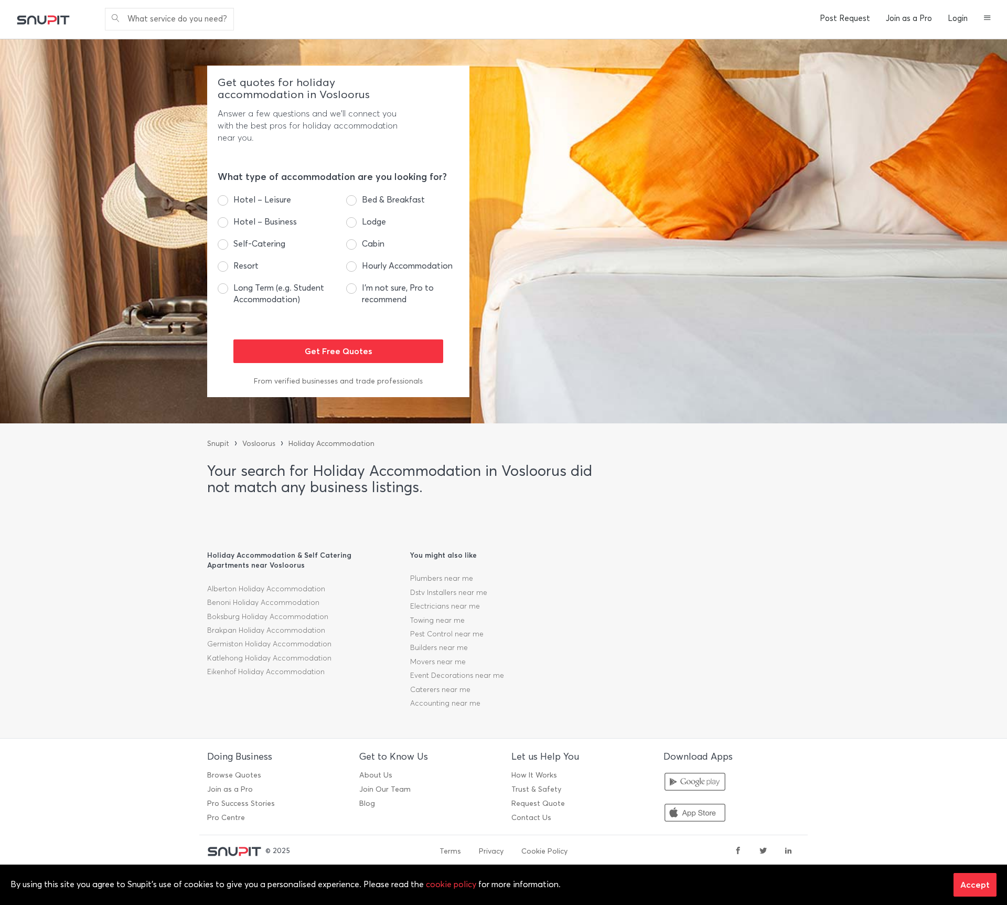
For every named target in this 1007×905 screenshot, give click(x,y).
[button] (987, 19)
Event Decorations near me (457, 675)
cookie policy (451, 884)
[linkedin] (788, 851)
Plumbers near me (441, 578)
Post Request (845, 18)
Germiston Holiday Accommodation (269, 644)
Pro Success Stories (241, 803)
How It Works (534, 775)
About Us (375, 775)
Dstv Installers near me (448, 592)
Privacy (491, 851)
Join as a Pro (909, 18)
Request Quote (538, 803)
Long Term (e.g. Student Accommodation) (278, 293)
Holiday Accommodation (331, 443)
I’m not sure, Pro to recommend (398, 293)
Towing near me (437, 620)
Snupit (218, 443)
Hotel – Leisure (262, 200)
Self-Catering (259, 244)
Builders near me (439, 647)
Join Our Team (385, 789)
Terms (450, 851)
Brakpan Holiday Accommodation (266, 630)
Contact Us (531, 817)
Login (958, 18)
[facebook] (737, 851)
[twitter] (763, 851)
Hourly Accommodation (407, 266)
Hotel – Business (265, 222)
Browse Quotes (234, 775)
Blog (367, 803)
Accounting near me (445, 703)
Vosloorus (258, 443)
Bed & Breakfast (393, 200)
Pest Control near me (447, 634)
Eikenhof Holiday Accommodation (266, 671)
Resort (246, 266)
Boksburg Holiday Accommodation (267, 616)
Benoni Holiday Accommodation (263, 602)
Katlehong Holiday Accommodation (269, 658)
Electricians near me (445, 606)
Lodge (374, 222)
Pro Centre (226, 817)
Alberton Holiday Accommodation (266, 588)
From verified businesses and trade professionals (338, 381)
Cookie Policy (544, 851)
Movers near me (438, 661)
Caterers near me (440, 689)
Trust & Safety (536, 789)
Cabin (373, 244)
